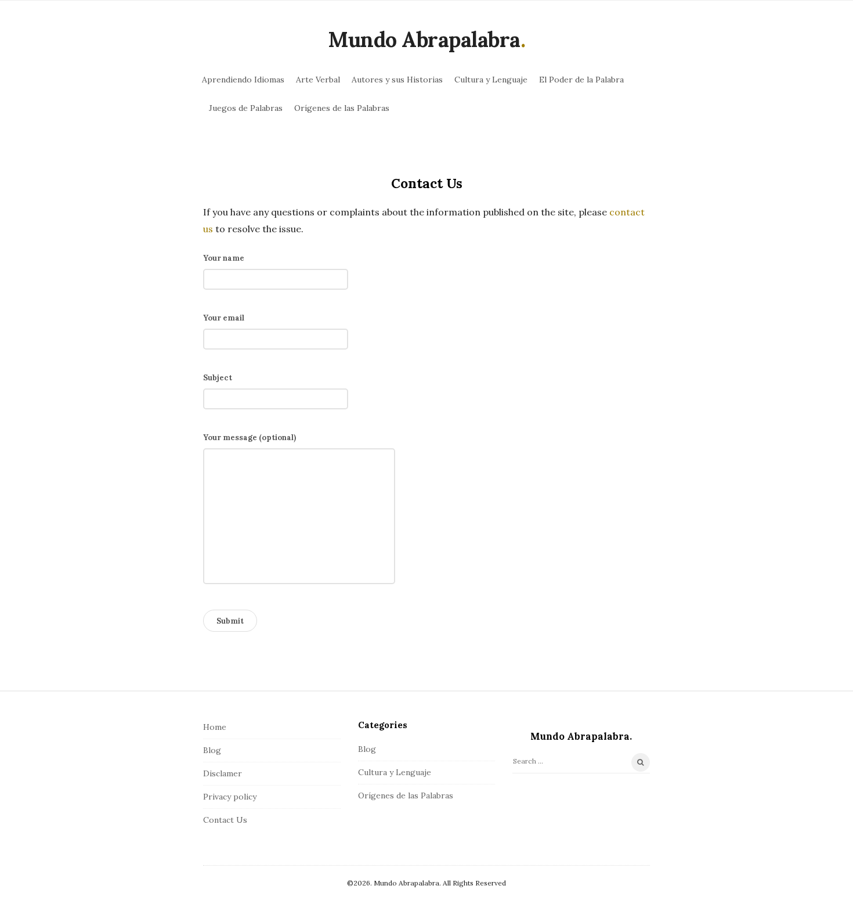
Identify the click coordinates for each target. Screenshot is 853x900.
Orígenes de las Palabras (341, 108)
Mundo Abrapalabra (424, 39)
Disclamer (222, 773)
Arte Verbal (318, 79)
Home (214, 727)
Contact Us (225, 820)
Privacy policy (229, 796)
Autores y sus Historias (397, 79)
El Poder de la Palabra (581, 79)
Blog (212, 750)
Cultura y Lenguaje (490, 79)
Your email (223, 318)
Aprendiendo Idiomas (243, 79)
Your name (223, 258)
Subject (217, 378)
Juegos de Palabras (246, 108)
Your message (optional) (249, 437)
